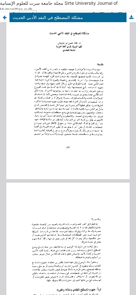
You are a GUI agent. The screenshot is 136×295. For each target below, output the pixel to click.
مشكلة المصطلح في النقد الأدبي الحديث (48, 17)
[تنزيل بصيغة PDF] (131, 17)
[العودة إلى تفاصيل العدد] (4, 17)
